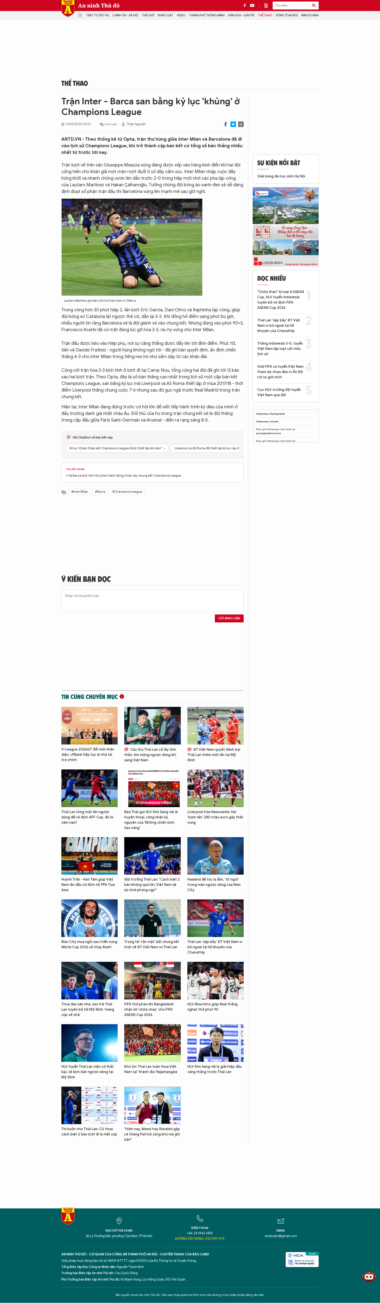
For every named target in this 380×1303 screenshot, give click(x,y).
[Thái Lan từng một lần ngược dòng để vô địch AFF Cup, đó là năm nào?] (89, 788)
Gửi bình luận (229, 618)
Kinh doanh (310, 15)
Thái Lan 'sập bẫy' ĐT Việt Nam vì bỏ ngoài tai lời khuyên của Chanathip (214, 947)
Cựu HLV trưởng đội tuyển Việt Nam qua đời (279, 392)
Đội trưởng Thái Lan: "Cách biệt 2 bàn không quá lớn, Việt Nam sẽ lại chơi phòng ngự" (152, 884)
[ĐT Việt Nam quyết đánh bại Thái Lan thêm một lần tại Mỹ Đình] (215, 726)
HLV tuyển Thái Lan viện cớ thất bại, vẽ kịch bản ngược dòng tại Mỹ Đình (87, 1071)
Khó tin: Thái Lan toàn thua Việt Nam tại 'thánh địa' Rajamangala (150, 1069)
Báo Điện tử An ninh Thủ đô (68, 8)
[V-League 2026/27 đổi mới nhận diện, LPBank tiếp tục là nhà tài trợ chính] (89, 726)
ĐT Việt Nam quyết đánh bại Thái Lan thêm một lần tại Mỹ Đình (213, 754)
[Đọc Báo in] (268, 5)
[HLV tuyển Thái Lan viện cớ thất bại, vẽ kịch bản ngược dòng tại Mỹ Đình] (89, 1043)
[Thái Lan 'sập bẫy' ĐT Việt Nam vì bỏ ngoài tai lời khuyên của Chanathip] (215, 918)
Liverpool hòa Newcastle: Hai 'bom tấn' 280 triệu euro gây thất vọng (215, 817)
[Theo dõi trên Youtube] (252, 5)
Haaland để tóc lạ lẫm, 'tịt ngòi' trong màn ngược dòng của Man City (214, 884)
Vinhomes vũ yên (267, 421)
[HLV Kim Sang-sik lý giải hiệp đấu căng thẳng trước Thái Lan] (215, 1043)
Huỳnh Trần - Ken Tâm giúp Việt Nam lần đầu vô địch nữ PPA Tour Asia (88, 884)
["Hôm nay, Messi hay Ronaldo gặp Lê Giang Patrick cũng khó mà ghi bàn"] (152, 1105)
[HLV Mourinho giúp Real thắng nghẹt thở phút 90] (215, 980)
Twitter (233, 124)
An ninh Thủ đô (99, 5)
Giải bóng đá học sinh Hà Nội (281, 176)
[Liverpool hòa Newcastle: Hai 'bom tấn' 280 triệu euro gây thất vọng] (215, 788)
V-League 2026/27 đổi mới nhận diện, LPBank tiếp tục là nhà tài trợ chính (87, 754)
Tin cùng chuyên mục (89, 696)
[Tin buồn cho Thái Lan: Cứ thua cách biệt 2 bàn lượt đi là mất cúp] (89, 1105)
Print (241, 124)
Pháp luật (165, 15)
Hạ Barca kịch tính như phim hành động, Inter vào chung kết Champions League (124, 476)
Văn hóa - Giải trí (241, 15)
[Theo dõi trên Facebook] (246, 5)
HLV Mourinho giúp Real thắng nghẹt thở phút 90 (212, 1007)
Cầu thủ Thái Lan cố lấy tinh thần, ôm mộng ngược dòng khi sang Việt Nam (150, 754)
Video (181, 15)
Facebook (225, 124)
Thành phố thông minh (207, 15)
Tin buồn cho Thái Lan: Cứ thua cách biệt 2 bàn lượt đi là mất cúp (89, 1132)
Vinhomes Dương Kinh (270, 413)
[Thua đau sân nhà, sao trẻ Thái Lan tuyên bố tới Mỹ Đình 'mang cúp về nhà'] (89, 980)
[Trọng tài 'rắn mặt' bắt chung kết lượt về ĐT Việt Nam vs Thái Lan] (152, 918)
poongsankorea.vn (268, 433)
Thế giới (148, 15)
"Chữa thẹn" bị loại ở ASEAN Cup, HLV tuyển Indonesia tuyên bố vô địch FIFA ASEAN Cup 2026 (280, 300)
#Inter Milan (79, 492)
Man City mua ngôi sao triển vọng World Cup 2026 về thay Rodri (89, 944)
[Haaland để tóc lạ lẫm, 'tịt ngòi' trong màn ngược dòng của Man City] (215, 856)
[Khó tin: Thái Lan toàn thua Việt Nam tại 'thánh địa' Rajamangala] (152, 1043)
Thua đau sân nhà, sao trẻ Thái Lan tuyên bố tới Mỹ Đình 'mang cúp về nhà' (87, 1009)
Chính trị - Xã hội (125, 15)
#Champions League (127, 492)
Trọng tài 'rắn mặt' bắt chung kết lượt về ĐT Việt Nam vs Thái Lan (151, 944)
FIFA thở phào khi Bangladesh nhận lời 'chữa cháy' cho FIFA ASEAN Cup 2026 (149, 1009)
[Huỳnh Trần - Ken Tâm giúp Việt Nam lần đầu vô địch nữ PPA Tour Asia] (89, 856)
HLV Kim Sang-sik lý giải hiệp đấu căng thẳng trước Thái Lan (214, 1069)
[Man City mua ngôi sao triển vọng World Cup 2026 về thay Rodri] (89, 918)
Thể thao (265, 15)
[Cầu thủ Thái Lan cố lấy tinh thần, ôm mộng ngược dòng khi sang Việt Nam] (152, 726)
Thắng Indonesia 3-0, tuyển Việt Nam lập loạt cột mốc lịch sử (280, 348)
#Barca (100, 492)
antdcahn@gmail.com (281, 1236)
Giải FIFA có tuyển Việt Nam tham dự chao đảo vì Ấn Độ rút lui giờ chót (280, 371)
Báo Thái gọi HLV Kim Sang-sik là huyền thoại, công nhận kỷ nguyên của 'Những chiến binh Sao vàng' (151, 820)
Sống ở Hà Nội (287, 15)
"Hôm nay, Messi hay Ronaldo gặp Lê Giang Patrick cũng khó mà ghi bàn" (152, 1134)
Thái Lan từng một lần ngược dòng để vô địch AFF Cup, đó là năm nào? (87, 817)
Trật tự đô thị (97, 15)
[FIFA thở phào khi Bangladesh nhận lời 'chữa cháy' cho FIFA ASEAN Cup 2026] (152, 980)
